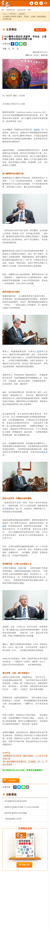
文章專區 (12, 14)
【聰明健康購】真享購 (12, 819)
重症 (43, 452)
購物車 (36, 3)
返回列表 (44, 55)
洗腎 (20, 568)
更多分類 (39, 30)
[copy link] (25, 44)
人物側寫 (21, 14)
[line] (21, 44)
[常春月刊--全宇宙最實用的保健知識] (6, 4)
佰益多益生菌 (21, 10)
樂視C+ (30, 10)
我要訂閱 (25, 865)
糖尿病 (37, 130)
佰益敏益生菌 (10, 10)
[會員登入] (31, 3)
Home (5, 14)
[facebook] (12, 44)
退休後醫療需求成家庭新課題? (15, 801)
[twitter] (16, 44)
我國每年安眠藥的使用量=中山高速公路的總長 (21, 807)
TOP (46, 919)
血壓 (4, 526)
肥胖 (39, 351)
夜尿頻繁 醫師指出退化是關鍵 (15, 813)
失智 (6, 509)
